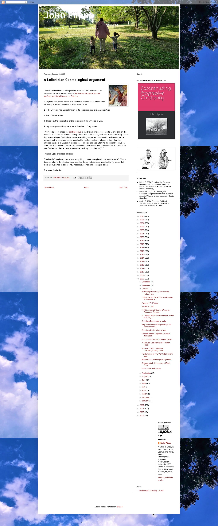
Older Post (123, 188)
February (146, 397)
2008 (142, 279)
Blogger (120, 507)
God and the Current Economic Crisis (157, 339)
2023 (142, 227)
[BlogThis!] (82, 177)
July (144, 380)
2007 (142, 405)
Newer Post (49, 188)
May (144, 387)
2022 (142, 230)
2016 (142, 251)
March (144, 394)
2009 (142, 275)
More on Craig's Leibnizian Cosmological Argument (152, 349)
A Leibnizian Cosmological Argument (156, 360)
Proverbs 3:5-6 (147, 306)
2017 (142, 248)
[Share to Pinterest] (90, 177)
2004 (142, 416)
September (146, 373)
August (145, 377)
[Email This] (79, 177)
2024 (142, 223)
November (146, 285)
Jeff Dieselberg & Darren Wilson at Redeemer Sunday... (155, 311)
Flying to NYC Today (150, 303)
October (145, 289)
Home (86, 188)
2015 (142, 255)
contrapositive (75, 132)
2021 (142, 234)
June (144, 383)
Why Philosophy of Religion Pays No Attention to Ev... (156, 326)
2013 (142, 261)
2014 (142, 258)
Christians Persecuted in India (154, 321)
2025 (142, 220)
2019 (142, 241)
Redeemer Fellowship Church (151, 491)
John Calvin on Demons (151, 369)
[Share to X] (85, 177)
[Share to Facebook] (88, 177)
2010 (142, 272)
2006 (142, 409)
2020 (142, 237)
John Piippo (69, 15)
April (144, 390)
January (145, 401)
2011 (142, 268)
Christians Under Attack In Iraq (154, 330)
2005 (142, 412)
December (146, 282)
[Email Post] (75, 177)
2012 (142, 265)
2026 (142, 216)
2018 (142, 244)
